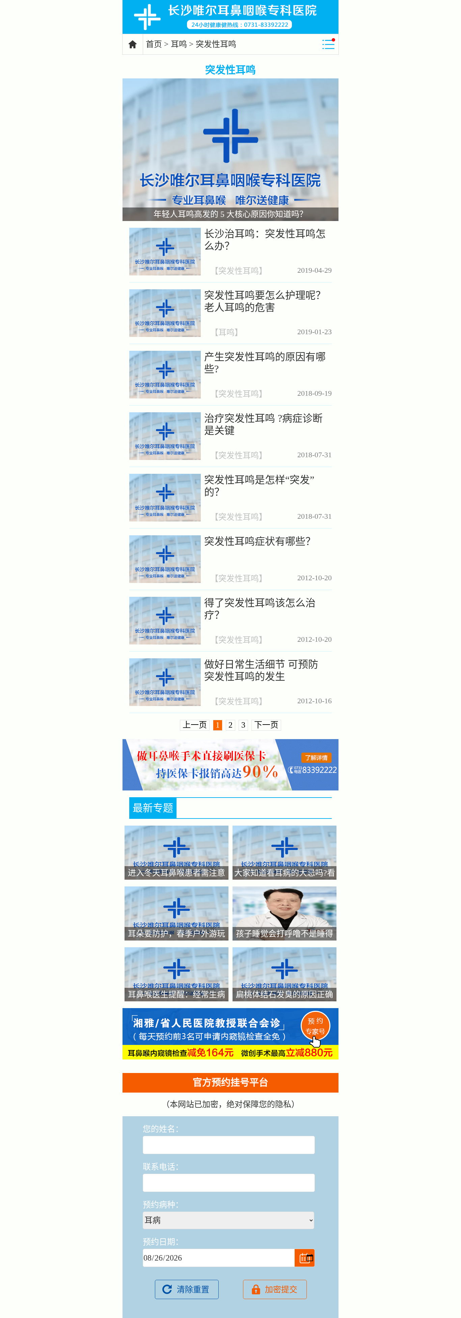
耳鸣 (179, 44)
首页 (154, 44)
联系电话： (163, 1167)
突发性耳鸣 (238, 271)
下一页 (266, 725)
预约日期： (163, 1242)
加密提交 (281, 1289)
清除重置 (193, 1289)
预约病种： (163, 1204)
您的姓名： (163, 1129)
